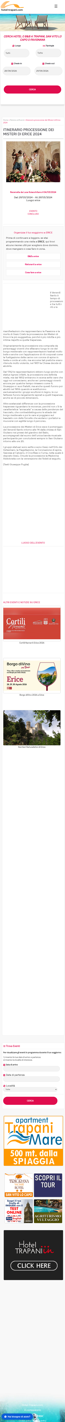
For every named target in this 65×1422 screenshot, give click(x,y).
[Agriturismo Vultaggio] (48, 1211)
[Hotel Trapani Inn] (33, 1279)
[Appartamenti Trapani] (33, 1165)
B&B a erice (33, 256)
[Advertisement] (26, 310)
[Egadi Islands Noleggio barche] (48, 1185)
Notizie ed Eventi (17, 120)
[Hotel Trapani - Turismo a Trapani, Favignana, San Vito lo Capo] (12, 10)
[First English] (19, 1211)
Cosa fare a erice (33, 272)
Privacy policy (39, 1420)
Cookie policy (25, 1420)
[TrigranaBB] (19, 1185)
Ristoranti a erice (33, 264)
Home (5, 120)
